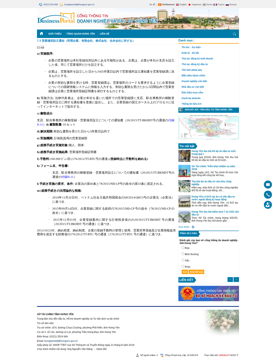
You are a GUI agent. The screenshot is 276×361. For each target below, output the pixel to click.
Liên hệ (104, 33)
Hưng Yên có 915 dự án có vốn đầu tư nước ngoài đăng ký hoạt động (213, 198)
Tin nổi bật (186, 146)
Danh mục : (186, 40)
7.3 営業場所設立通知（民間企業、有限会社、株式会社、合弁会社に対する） (86, 40)
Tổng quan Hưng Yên (80, 33)
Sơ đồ (152, 4)
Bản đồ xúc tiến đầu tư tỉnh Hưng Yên (208, 109)
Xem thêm (184, 227)
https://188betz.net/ (47, 308)
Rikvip (61, 308)
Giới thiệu (55, 33)
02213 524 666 (50, 4)
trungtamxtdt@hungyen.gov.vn (78, 4)
